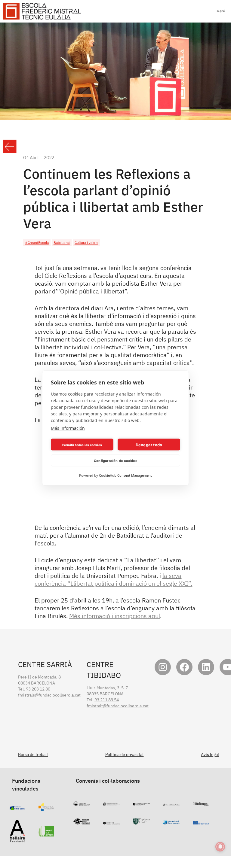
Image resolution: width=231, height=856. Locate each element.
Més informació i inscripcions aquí (114, 616)
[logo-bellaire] (17, 839)
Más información (68, 428)
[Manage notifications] (220, 846)
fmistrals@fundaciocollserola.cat (49, 695)
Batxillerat (62, 242)
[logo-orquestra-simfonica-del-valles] (201, 803)
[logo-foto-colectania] (81, 803)
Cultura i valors (86, 242)
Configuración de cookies (115, 460)
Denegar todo (149, 444)
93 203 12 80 (38, 689)
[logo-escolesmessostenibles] (81, 821)
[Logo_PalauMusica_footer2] (171, 803)
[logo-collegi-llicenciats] (111, 803)
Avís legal (210, 754)
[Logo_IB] (171, 821)
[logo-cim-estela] (18, 807)
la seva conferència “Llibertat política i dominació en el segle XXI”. (113, 579)
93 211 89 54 (106, 700)
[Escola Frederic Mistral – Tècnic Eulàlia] (42, 11)
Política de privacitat (124, 754)
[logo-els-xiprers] (46, 833)
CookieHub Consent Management (125, 475)
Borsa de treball (33, 754)
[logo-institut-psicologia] (46, 808)
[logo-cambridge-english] (141, 803)
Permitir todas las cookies (82, 444)
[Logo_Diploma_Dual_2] (141, 821)
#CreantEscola (37, 242)
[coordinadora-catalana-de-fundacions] (111, 821)
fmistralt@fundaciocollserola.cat (118, 706)
